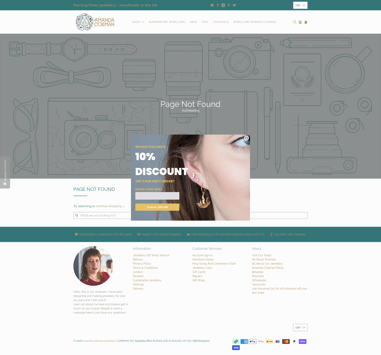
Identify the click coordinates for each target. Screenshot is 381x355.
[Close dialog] (246, 138)
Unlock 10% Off (157, 207)
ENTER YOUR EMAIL (149, 189)
